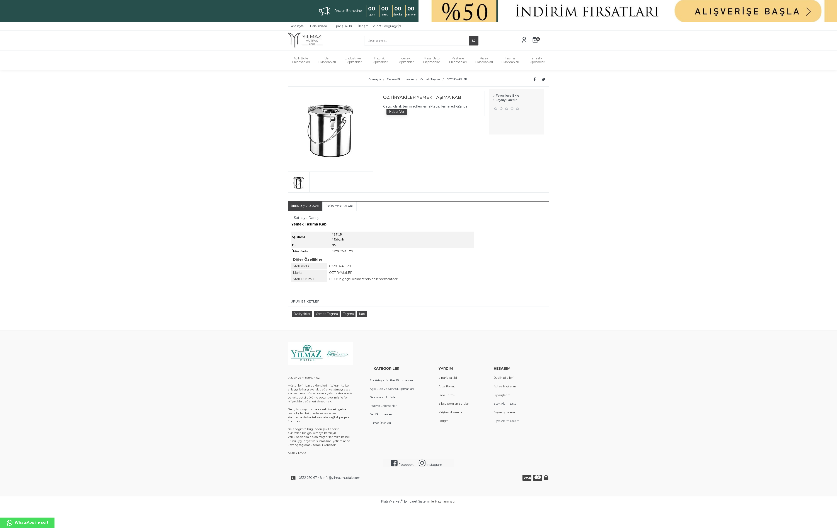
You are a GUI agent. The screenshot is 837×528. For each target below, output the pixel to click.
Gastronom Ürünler (383, 397)
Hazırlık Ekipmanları (379, 60)
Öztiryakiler (301, 314)
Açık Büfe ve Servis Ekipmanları (392, 388)
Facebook (405, 465)
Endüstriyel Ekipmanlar (353, 60)
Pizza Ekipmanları (484, 60)
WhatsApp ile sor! (31, 522)
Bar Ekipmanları (327, 60)
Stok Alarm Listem (506, 403)
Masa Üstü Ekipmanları (432, 60)
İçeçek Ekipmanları (405, 60)
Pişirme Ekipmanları (383, 405)
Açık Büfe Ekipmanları (301, 60)
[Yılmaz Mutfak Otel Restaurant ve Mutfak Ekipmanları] (307, 48)
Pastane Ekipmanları (458, 60)
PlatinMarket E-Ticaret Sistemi (405, 501)
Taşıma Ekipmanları (510, 60)
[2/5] (498, 108)
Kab (362, 314)
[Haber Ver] (396, 112)
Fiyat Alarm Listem (506, 420)
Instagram (433, 465)
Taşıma (348, 314)
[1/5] (495, 108)
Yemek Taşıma (327, 314)
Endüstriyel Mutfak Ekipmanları (391, 380)
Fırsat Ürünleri (381, 423)
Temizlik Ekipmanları (536, 60)
